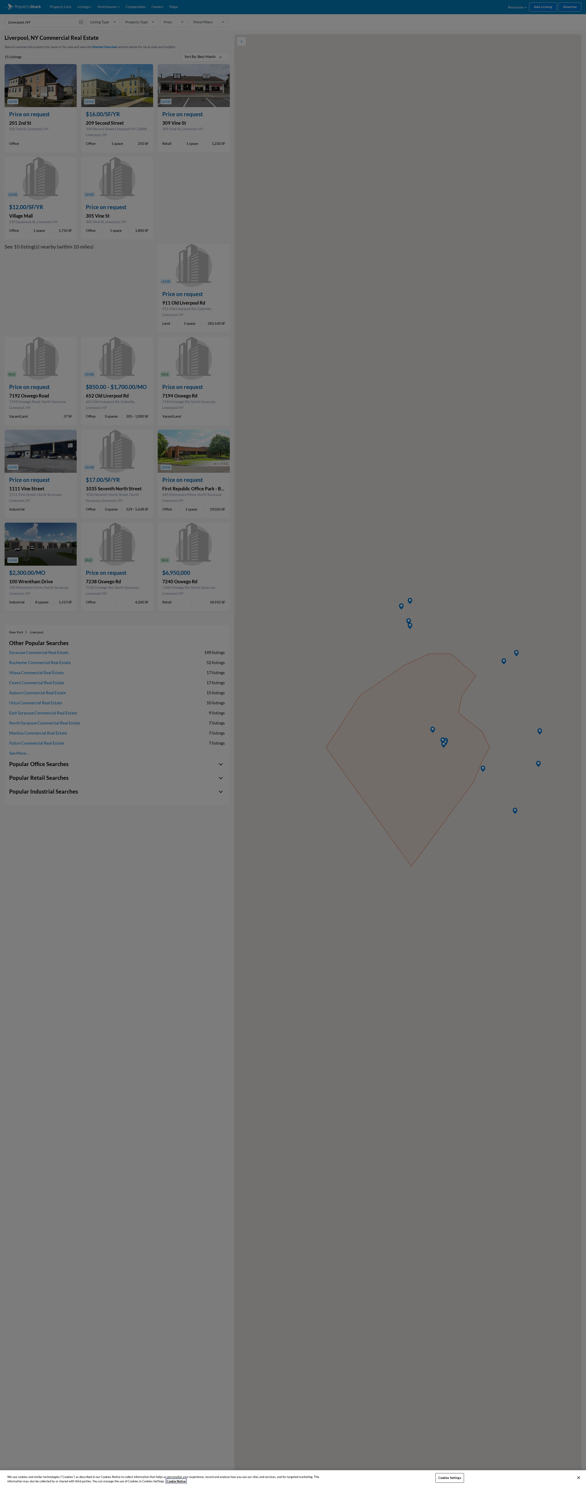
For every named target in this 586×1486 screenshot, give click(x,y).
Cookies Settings (449, 1478)
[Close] (579, 1478)
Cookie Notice (176, 1481)
